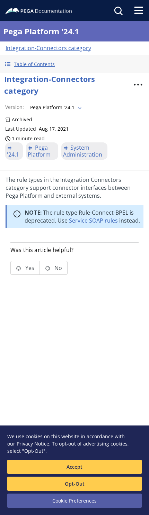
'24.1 (13, 154)
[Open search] (118, 10)
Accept (74, 467)
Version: (14, 107)
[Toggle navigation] (139, 10)
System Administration (82, 151)
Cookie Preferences (74, 500)
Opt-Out (75, 483)
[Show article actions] (138, 85)
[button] (74, 64)
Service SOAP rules (93, 220)
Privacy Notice (33, 443)
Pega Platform (39, 151)
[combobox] (55, 107)
